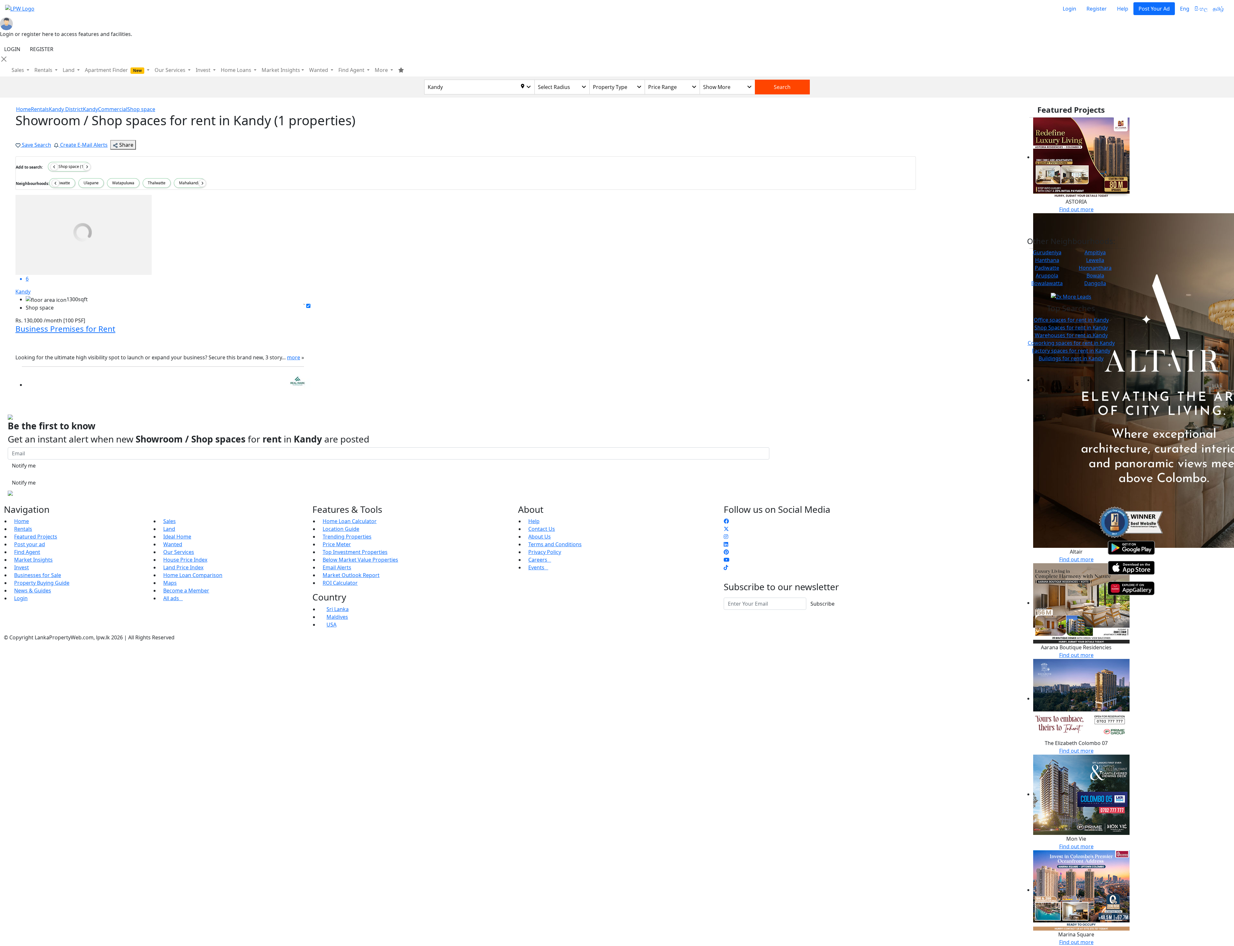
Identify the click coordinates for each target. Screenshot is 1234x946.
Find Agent (27, 552)
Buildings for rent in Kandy (1071, 358)
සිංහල (1201, 8)
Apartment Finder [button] (113, 70)
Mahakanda (189, 183)
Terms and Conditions (555, 544)
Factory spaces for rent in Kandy (1071, 350)
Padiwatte (1047, 267)
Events (538, 567)
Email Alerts (337, 567)
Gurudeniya (1047, 252)
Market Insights (33, 559)
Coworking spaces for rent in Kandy (1071, 342)
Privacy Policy (544, 552)
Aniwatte (62, 183)
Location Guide (341, 528)
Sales (18, 70)
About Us (539, 536)
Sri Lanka (337, 609)
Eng (1184, 8)
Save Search (36, 144)
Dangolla (1095, 283)
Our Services (178, 552)
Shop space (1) (71, 166)
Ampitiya (1095, 252)
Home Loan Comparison (192, 575)
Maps (170, 582)
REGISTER (41, 49)
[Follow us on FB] (726, 521)
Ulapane (91, 183)
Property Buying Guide (41, 582)
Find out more (1076, 209)
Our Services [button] (171, 70)
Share (125, 144)
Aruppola (1047, 275)
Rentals (23, 528)
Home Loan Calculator (350, 521)
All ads (173, 598)
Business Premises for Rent (65, 328)
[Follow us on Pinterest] (726, 552)
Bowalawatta (1047, 283)
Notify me (24, 465)
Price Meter (337, 544)
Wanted (172, 544)
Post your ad (29, 544)
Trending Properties (347, 536)
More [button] (382, 70)
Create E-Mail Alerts (83, 144)
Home (21, 521)
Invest (21, 567)
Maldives (337, 616)
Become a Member (186, 590)
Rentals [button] (44, 70)
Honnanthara (1095, 267)
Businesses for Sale (37, 575)
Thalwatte (156, 183)
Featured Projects (35, 536)
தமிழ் (1218, 8)
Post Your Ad (1154, 8)
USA (331, 624)
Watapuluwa (123, 183)
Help (1122, 8)
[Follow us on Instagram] (726, 536)
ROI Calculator (340, 582)
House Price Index (185, 559)
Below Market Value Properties (360, 559)
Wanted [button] (319, 70)
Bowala (1095, 275)
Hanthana (1047, 260)
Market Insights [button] (281, 70)
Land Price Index (183, 567)
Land (169, 528)
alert (21, 397)
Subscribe (822, 603)
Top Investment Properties (355, 552)
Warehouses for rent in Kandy (1071, 335)
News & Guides (32, 590)
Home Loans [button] (237, 70)
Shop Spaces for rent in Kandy (1071, 327)
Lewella (1095, 260)
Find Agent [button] (352, 70)
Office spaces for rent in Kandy (1071, 319)
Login (1069, 8)
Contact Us (541, 528)
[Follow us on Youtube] (726, 559)
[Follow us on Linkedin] (726, 544)
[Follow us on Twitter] (726, 528)
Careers (539, 559)
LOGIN (12, 49)
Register (1096, 8)
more (293, 357)
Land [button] (69, 70)
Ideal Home (177, 536)
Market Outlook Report (351, 575)
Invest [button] (204, 70)
